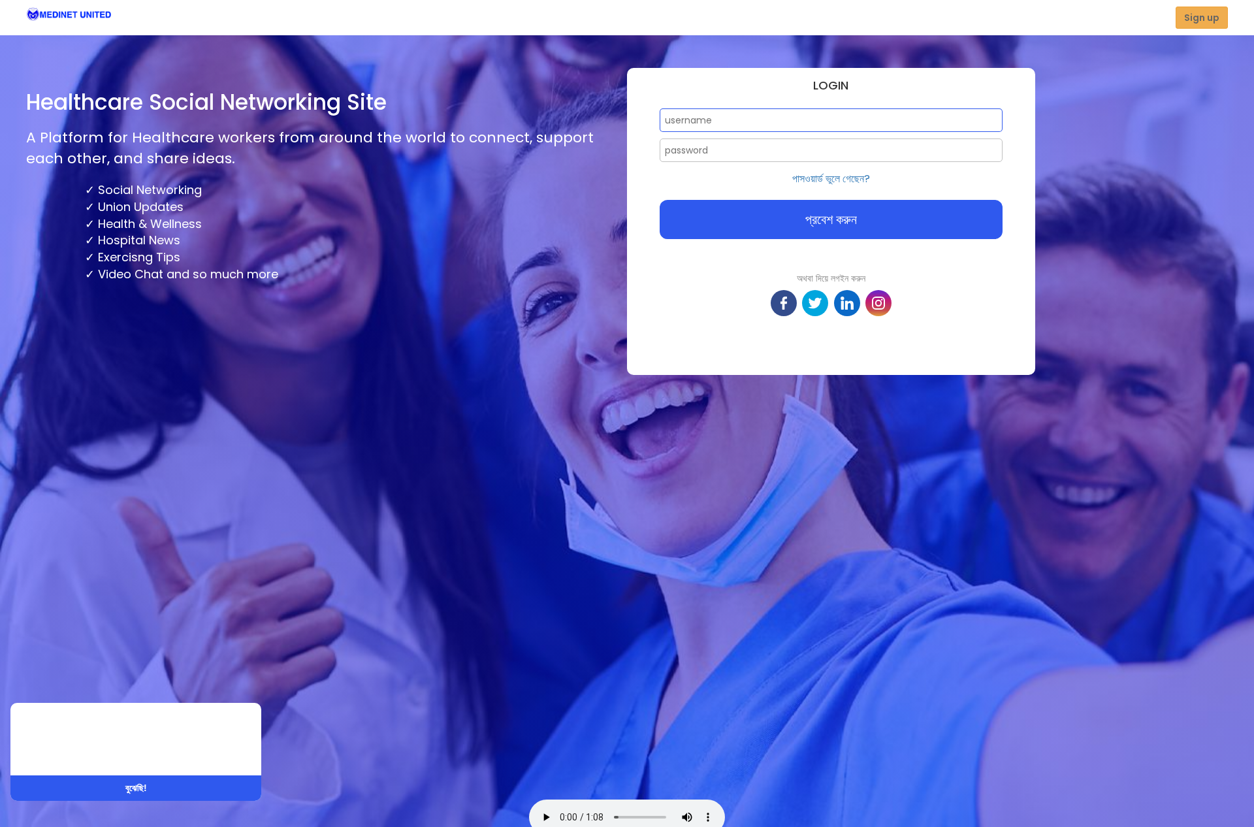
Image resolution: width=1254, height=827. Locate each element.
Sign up (1201, 17)
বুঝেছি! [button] (136, 788)
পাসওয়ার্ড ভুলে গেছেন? (831, 179)
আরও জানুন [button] (180, 748)
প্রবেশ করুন (831, 219)
